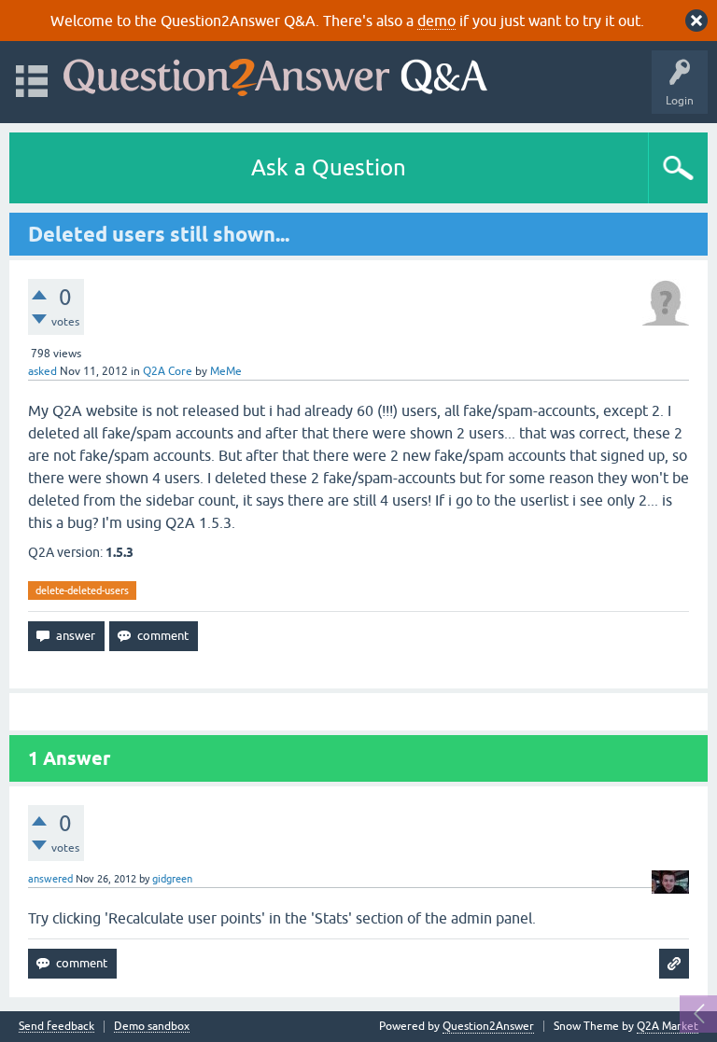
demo (436, 20)
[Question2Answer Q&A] (275, 73)
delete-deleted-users (82, 590)
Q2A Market (667, 1026)
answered (50, 878)
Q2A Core (167, 371)
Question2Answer (488, 1026)
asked (42, 371)
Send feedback (56, 1027)
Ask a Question (328, 167)
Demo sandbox (152, 1027)
